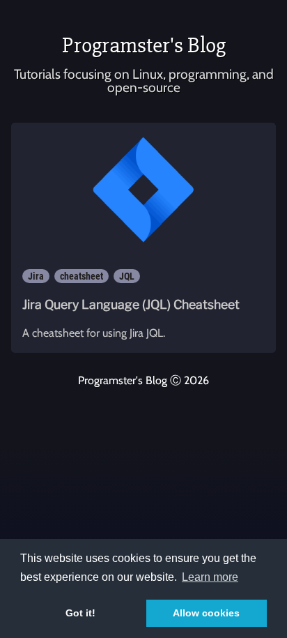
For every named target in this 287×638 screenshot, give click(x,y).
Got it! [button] (80, 612)
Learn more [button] (210, 577)
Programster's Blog (144, 45)
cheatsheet (81, 276)
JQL (126, 276)
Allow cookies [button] (206, 612)
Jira (36, 276)
